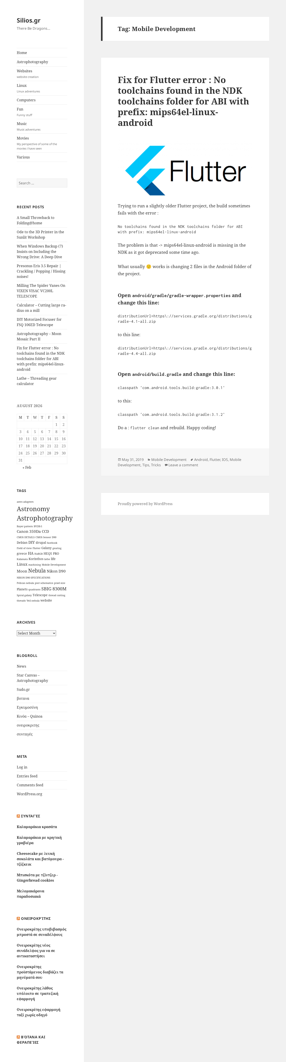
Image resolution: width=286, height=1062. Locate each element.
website (46, 600)
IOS (225, 459)
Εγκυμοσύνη (27, 707)
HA (31, 553)
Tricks (156, 464)
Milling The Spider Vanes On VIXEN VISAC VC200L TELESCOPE (41, 291)
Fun (24, 112)
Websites (28, 74)
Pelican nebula (25, 583)
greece (22, 553)
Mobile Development (54, 564)
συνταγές (25, 734)
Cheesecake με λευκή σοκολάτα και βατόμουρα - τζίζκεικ (40, 859)
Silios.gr (28, 20)
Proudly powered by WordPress (145, 503)
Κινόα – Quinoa (29, 716)
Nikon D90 (56, 571)
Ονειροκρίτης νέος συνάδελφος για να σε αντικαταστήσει (36, 950)
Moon (22, 571)
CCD (45, 531)
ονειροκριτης (28, 725)
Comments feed (30, 785)
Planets (22, 589)
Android (201, 459)
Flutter (36, 548)
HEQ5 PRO (51, 553)
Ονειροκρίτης (36, 918)
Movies (37, 143)
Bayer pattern (25, 526)
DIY (31, 542)
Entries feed (27, 776)
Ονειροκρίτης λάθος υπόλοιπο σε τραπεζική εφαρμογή (38, 993)
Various (23, 157)
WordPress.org (29, 793)
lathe (47, 559)
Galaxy (46, 548)
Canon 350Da (29, 531)
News (21, 666)
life (53, 559)
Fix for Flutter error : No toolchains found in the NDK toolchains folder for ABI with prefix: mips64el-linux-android (41, 359)
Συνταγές (30, 816)
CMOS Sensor (43, 537)
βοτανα (23, 698)
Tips (145, 464)
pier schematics (44, 583)
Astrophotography (32, 61)
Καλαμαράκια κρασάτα (37, 826)
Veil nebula (33, 600)
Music (28, 126)
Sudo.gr (23, 689)
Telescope (40, 595)
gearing (57, 548)
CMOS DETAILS (26, 537)
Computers (26, 100)
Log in (22, 767)
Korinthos (36, 559)
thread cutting (56, 595)
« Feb (27, 467)
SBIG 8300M (54, 588)
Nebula (37, 570)
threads (21, 600)
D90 (54, 537)
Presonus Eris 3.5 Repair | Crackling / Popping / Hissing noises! (41, 271)
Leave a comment (183, 464)
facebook (52, 542)
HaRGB (38, 553)
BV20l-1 (38, 526)
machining (34, 564)
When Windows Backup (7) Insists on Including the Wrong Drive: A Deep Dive (40, 251)
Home (22, 52)
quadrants (34, 589)
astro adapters (25, 501)
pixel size (59, 583)
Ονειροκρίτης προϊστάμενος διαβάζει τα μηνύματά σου (40, 972)
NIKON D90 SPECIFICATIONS (33, 577)
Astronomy (33, 508)
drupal (41, 542)
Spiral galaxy (24, 595)
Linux (28, 88)
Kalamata (22, 559)
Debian (22, 542)
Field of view (24, 548)
